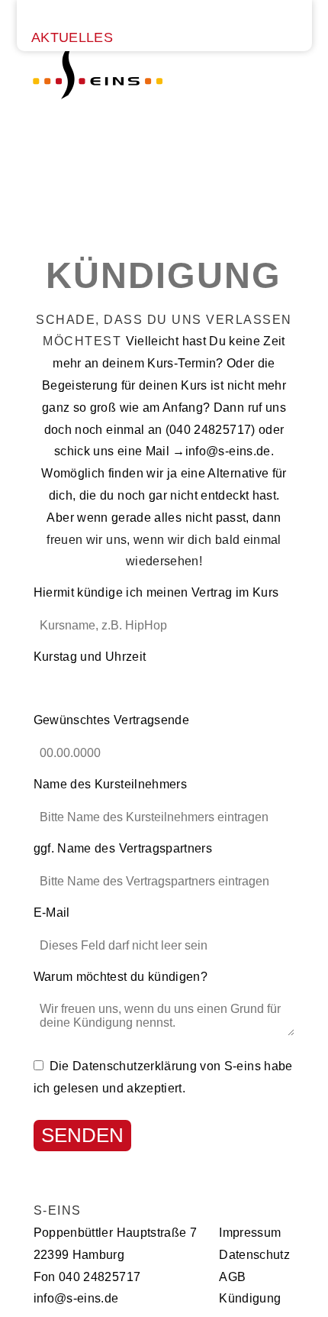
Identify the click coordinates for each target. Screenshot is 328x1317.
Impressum (250, 1232)
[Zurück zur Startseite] (97, 130)
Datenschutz (254, 1254)
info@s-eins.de (228, 451)
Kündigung (250, 1298)
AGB (232, 1276)
